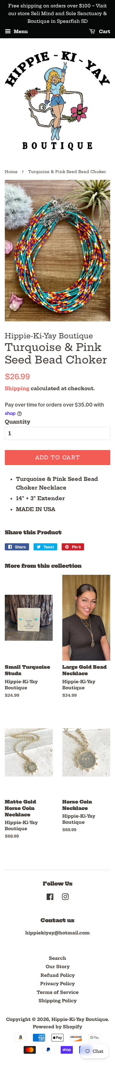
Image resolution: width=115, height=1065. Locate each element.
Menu (20, 32)
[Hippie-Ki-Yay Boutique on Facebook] (50, 898)
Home (11, 171)
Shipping (17, 388)
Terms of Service (58, 992)
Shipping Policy (58, 1001)
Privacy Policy (57, 984)
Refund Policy (58, 975)
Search (57, 958)
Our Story (58, 966)
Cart (104, 32)
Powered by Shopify (57, 1027)
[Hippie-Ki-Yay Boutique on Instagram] (65, 898)
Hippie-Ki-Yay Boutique (79, 1019)
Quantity (17, 421)
